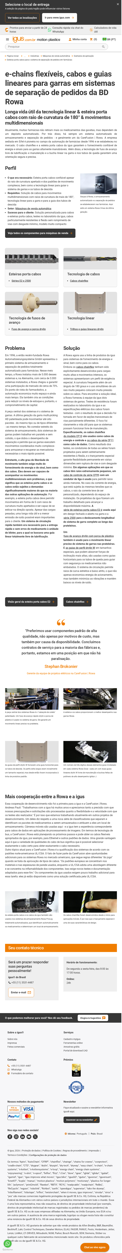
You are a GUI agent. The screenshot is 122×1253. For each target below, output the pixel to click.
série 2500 (70, 517)
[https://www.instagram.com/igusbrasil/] (16, 1136)
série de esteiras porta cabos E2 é (83, 509)
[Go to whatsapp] (8, 1244)
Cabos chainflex (79, 280)
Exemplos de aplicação (84, 56)
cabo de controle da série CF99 (81, 475)
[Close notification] (118, 4)
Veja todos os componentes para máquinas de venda (38, 233)
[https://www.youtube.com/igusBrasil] (29, 1136)
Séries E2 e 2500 (21, 280)
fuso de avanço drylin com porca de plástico (89, 536)
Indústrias (34, 56)
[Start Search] (103, 47)
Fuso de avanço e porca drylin (29, 329)
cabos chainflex (85, 366)
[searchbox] (54, 46)
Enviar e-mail (18, 992)
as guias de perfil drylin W (80, 547)
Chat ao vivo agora (94, 1247)
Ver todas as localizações (22, 17)
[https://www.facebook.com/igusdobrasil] (9, 1136)
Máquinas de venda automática (56, 56)
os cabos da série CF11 (100, 440)
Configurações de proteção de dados (48, 1155)
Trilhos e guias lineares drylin (87, 329)
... (25, 56)
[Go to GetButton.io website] (8, 1250)
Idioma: (77, 1133)
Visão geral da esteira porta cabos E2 (29, 601)
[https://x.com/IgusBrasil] (35, 1136)
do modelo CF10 (73, 436)
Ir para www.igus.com (57, 17)
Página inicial (13, 56)
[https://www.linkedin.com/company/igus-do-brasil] (22, 1136)
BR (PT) (111, 39)
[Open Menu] (7, 39)
